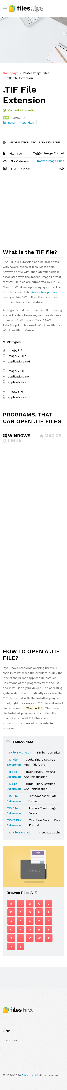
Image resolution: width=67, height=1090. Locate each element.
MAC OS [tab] (52, 435)
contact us (10, 1040)
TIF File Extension (20, 78)
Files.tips (28, 1075)
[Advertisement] (33, 211)
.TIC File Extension (20, 832)
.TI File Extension (19, 752)
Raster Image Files (36, 73)
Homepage (10, 73)
